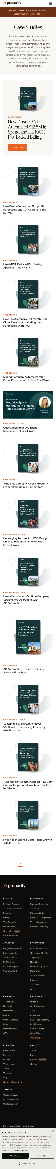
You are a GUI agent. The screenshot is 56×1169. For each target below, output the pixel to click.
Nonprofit (7, 1006)
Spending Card (10, 971)
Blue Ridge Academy (39, 1019)
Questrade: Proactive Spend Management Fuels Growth (20, 429)
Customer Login (10, 1095)
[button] (28, 1164)
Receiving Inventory (39, 926)
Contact (33, 1064)
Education (7, 1015)
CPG (5, 1033)
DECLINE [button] (42, 1156)
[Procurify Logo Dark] (12, 4)
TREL (32, 1010)
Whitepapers (9, 1064)
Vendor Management (40, 922)
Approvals (34, 908)
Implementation (10, 935)
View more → (36, 1037)
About (33, 1050)
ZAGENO (34, 984)
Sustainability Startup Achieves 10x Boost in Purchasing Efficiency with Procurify (24, 727)
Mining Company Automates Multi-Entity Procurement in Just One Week (26, 378)
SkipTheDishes (37, 1028)
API (32, 989)
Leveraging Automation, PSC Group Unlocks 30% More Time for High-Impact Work (25, 542)
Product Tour (9, 926)
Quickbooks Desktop (39, 953)
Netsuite (34, 962)
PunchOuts (35, 971)
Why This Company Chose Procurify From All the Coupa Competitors (25, 485)
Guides (6, 1059)
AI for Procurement (12, 908)
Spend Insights (10, 953)
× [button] (53, 1131)
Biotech (6, 1024)
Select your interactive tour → (29, 13)
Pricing (6, 917)
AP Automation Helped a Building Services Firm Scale (23, 670)
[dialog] (28, 1148)
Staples (33, 980)
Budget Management (13, 948)
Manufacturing (10, 1028)
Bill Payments (9, 962)
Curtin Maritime (37, 1006)
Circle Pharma (36, 1033)
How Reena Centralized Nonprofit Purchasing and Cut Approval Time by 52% (24, 210)
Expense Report (10, 966)
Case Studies (14, 117)
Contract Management (40, 917)
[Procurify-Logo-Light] (14, 887)
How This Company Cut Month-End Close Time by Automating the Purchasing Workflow (25, 322)
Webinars (7, 1073)
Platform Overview (11, 904)
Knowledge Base (11, 1099)
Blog (5, 1077)
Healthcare (8, 1010)
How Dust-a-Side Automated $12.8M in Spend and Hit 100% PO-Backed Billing (27, 130)
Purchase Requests (39, 904)
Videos (21, 424)
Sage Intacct (35, 957)
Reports (6, 1055)
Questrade (35, 1015)
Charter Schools (10, 1019)
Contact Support (10, 1104)
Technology (8, 1001)
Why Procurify (9, 922)
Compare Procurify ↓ (12, 1082)
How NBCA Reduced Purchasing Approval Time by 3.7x (22, 266)
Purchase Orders (38, 913)
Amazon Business (38, 975)
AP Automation (10, 957)
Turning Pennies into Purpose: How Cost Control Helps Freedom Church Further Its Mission (27, 785)
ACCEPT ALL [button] (15, 1156)
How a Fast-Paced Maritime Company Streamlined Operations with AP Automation (26, 600)
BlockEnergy (36, 1024)
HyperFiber (35, 1001)
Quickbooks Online (38, 948)
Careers (33, 1059)
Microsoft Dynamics (39, 966)
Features (7, 913)
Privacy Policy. (21, 1150)
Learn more (17, 147)
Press (32, 1055)
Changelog (8, 931)
